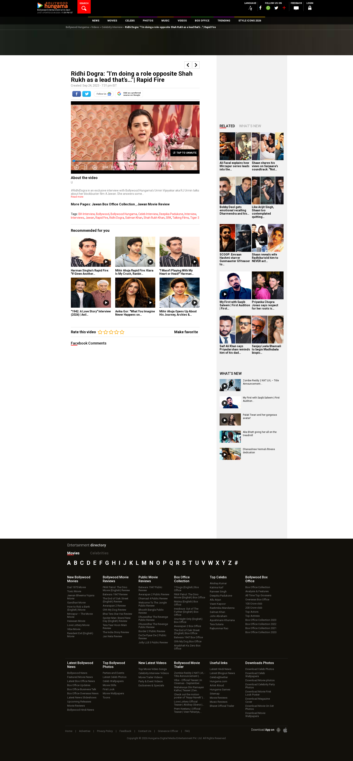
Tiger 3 (194, 217)
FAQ (187, 731)
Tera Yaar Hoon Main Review (115, 627)
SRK (168, 217)
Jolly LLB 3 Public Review (153, 642)
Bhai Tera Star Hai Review (117, 613)
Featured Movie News (80, 677)
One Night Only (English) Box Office (188, 620)
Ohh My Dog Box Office (187, 641)
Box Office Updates (78, 685)
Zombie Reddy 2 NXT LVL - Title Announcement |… (189, 674)
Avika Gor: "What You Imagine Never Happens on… (135, 313)
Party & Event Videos (151, 681)
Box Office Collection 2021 (260, 628)
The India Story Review (116, 632)
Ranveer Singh (218, 591)
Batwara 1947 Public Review (150, 589)
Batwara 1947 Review (115, 594)
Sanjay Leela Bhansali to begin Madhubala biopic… (266, 349)
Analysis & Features (257, 591)
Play (106, 262)
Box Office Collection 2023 (260, 619)
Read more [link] (77, 196)
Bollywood (102, 214)
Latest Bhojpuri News (222, 673)
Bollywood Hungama (77, 27)
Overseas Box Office (257, 599)
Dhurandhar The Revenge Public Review (153, 618)
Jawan (89, 217)
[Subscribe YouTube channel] (284, 8)
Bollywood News (77, 672)
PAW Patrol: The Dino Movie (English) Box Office (189, 596)
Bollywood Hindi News (80, 709)
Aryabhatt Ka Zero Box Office (187, 647)
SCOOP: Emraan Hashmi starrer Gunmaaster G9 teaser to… (235, 259)
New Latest (152, 663)
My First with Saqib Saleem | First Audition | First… (235, 305)
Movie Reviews (76, 705)
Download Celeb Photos (259, 669)
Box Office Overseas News (82, 693)
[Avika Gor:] (135, 293)
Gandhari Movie (76, 602)
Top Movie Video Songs (153, 669)
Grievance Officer (168, 731)
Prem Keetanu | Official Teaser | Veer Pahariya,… (188, 710)
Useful (219, 663)
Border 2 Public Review (152, 631)
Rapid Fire (101, 217)
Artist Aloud (217, 685)
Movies (73, 553)
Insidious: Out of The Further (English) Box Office (186, 611)
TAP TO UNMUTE (186, 152)
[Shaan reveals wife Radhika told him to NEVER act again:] (268, 238)
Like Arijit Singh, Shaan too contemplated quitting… (263, 211)
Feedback (125, 731)
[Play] (225, 294)
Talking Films (180, 217)
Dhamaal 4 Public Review (153, 598)
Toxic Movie (74, 591)
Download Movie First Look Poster (258, 693)
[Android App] (278, 730)
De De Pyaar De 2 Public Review (152, 637)
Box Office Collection (257, 587)
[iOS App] (285, 730)
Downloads (259, 663)
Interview (190, 214)
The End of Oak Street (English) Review (115, 600)
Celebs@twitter (219, 677)
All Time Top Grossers (258, 595)
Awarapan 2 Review (114, 605)
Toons (106, 697)
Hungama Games (220, 689)
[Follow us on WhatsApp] (268, 8)
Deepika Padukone (171, 214)
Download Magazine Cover (257, 700)
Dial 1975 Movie (76, 587)
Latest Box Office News (81, 681)
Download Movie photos (260, 680)
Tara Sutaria (216, 624)
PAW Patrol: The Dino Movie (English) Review (116, 589)
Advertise (84, 731)
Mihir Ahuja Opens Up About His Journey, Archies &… (178, 313)
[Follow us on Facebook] (260, 8)
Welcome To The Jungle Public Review (153, 604)
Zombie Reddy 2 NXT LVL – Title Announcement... (261, 382)
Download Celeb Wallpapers (255, 675)
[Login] (310, 8)
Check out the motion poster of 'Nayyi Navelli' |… (189, 696)
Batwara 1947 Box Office (188, 637)
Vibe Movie (73, 629)
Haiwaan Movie (76, 621)
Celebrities (99, 553)
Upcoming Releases (79, 701)
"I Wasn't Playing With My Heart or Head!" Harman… (176, 272)
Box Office (182, 579)
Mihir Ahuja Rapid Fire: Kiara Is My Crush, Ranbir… (134, 272)
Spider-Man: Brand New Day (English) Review (117, 619)
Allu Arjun (215, 599)
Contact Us (144, 731)
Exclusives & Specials (151, 685)
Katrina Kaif (216, 587)
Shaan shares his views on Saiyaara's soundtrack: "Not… (265, 166)
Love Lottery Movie (78, 625)
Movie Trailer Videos (150, 677)
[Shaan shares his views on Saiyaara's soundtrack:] (268, 146)
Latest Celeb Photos (114, 677)
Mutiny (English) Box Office (186, 603)
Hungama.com (218, 681)
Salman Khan (133, 217)
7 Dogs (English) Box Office (186, 589)
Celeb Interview (148, 214)
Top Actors (251, 611)
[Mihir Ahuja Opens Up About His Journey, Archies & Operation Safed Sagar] (179, 293)
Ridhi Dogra (116, 217)
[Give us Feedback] (296, 8)
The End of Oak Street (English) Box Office (187, 632)
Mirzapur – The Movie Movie (80, 615)
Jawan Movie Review (153, 204)
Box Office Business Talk (81, 689)
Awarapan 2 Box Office (187, 626)
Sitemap (215, 693)
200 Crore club (253, 607)
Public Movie (148, 579)
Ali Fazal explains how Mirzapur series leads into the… (234, 166)
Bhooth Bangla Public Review (151, 611)
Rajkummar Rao (219, 628)
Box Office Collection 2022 (260, 624)
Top (218, 577)
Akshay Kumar (218, 583)
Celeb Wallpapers (113, 681)
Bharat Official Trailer (222, 705)
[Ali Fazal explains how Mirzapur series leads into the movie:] (235, 146)
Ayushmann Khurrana (222, 620)
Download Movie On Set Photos (259, 707)
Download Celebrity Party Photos (260, 686)
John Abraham (218, 616)
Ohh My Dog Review (114, 609)
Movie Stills (109, 685)
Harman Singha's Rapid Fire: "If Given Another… (90, 272)
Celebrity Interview (112, 27)
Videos (95, 27)
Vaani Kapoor (218, 603)
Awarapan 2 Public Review (154, 594)
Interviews (77, 217)
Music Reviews (218, 701)
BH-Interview (86, 214)
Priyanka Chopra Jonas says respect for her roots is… (265, 305)
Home (68, 731)
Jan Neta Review (112, 636)
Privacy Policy (105, 731)
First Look (109, 689)
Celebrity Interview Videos (154, 673)
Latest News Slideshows (81, 697)
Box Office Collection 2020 (260, 632)
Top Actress (252, 615)
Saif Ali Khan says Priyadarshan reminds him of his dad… (235, 349)
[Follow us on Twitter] (276, 7)
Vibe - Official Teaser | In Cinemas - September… (188, 682)
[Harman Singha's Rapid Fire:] (91, 252)
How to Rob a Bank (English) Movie (78, 608)
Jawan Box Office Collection (114, 204)
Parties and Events (113, 672)
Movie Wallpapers (113, 693)
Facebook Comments (88, 343)
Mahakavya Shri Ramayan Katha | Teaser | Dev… (189, 689)
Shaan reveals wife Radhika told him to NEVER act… (265, 258)
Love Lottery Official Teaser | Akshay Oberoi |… (189, 703)
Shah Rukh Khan (154, 217)
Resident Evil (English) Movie (80, 635)
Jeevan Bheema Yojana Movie (80, 597)
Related (227, 126)
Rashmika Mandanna (222, 607)
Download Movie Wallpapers (255, 714)
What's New (250, 126)
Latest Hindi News (220, 669)
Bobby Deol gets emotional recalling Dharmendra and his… (234, 210)
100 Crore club (253, 603)
